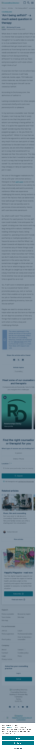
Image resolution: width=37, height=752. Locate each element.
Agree (18, 738)
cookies (9, 727)
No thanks (17, 743)
